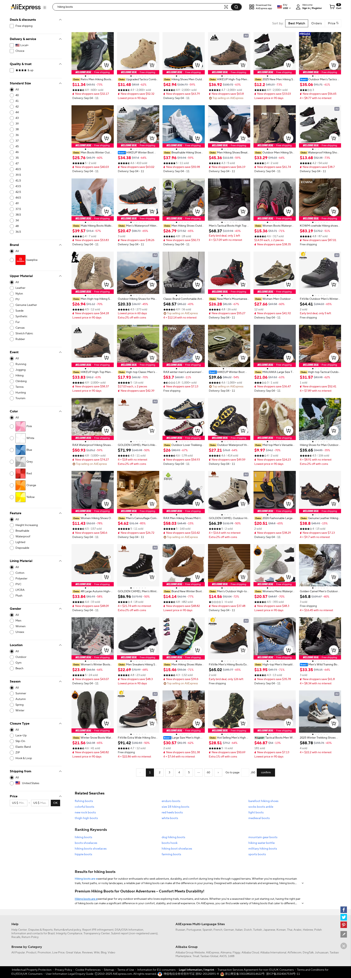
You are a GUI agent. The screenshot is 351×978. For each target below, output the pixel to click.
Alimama (225, 952)
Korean (281, 930)
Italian (239, 930)
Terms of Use (125, 970)
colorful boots (84, 807)
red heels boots (172, 812)
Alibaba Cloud (250, 952)
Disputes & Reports (40, 930)
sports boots (257, 854)
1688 (231, 956)
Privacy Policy (63, 970)
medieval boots (259, 818)
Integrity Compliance (69, 933)
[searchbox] (139, 6)
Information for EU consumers (156, 970)
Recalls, (16, 937)
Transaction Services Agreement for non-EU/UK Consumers (256, 970)
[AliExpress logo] (25, 7)
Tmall (196, 956)
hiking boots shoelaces (91, 849)
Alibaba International (273, 952)
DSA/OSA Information (129, 930)
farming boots (171, 854)
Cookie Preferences (88, 970)
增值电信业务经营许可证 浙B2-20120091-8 (191, 974)
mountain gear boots (262, 837)
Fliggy (236, 952)
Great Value (73, 952)
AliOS (223, 956)
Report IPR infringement (98, 930)
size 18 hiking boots (175, 807)
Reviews (87, 952)
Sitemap (109, 970)
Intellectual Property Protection (32, 970)
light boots (256, 812)
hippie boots (83, 854)
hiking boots (83, 837)
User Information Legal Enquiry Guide (69, 974)
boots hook (170, 843)
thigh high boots (86, 818)
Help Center (19, 930)
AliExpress (212, 952)
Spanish (207, 930)
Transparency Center (96, 933)
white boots (170, 818)
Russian (180, 930)
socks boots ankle (260, 807)
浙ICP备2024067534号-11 (283, 974)
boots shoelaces (86, 843)
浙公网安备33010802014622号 (244, 974)
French (217, 930)
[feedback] (343, 934)
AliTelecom (294, 952)
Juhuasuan (321, 952)
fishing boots (84, 801)
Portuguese (193, 930)
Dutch (248, 930)
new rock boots (85, 812)
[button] (44, 7)
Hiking (79, 879)
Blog (103, 952)
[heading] (92, 79)
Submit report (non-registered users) (134, 933)
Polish (318, 930)
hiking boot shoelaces (177, 849)
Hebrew (308, 930)
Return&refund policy (67, 930)
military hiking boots (262, 849)
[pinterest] (343, 924)
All (17, 89)
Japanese (269, 930)
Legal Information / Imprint (196, 970)
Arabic (298, 930)
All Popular (18, 952)
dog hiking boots (173, 837)
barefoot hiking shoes (263, 801)
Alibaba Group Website (190, 952)
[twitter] (343, 917)
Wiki (97, 952)
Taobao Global (209, 956)
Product (31, 952)
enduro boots (171, 801)
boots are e (90, 879)
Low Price (58, 952)
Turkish (257, 930)
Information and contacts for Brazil (33, 933)
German (229, 930)
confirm (266, 772)
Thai (289, 930)
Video (111, 952)
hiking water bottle (261, 843)
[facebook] (343, 909)
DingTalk (308, 952)
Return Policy (30, 937)
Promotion (44, 952)
